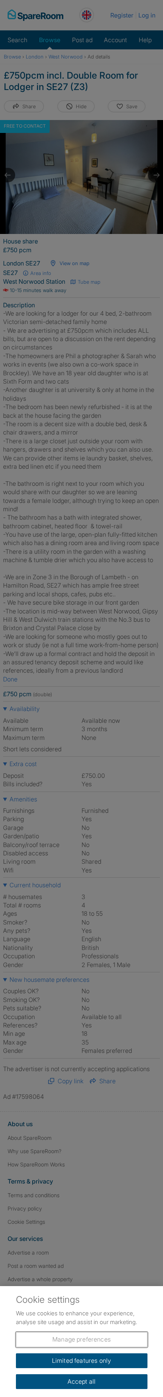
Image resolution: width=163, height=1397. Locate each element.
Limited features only (81, 1360)
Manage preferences (81, 1339)
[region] (81, 1341)
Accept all (81, 1381)
